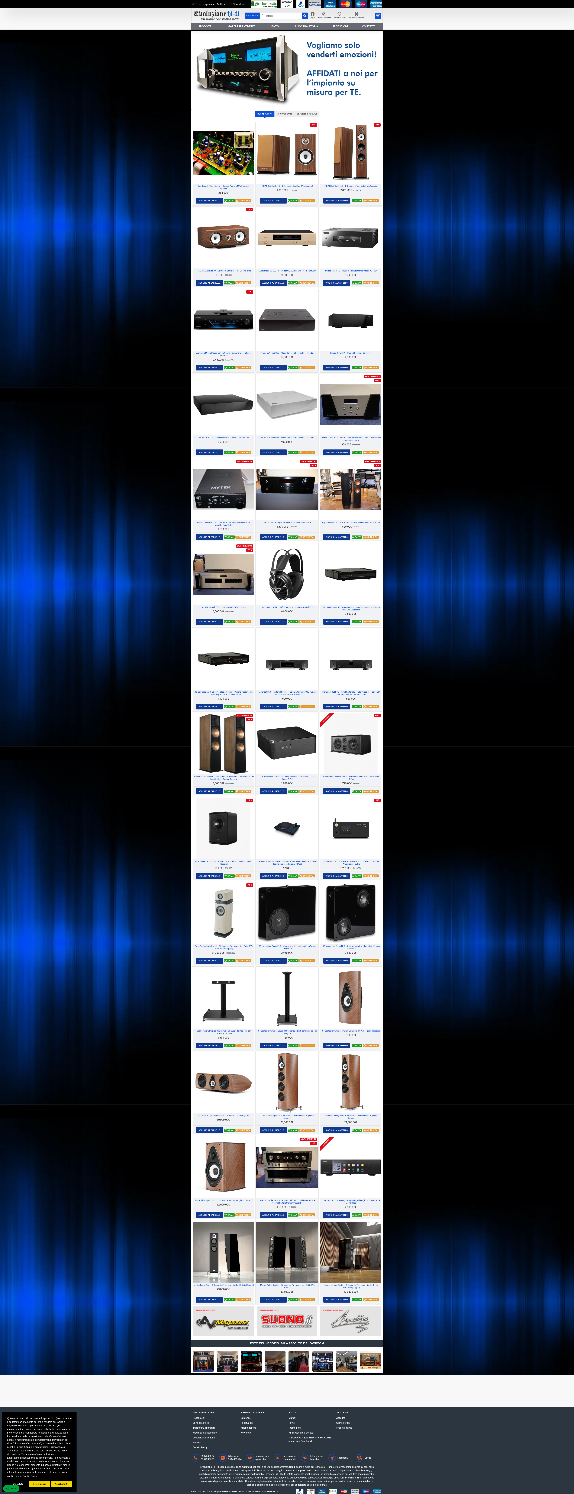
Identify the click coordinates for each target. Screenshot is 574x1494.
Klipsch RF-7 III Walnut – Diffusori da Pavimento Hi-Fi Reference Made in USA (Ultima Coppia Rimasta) (224, 778)
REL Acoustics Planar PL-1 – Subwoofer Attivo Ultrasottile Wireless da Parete (351, 947)
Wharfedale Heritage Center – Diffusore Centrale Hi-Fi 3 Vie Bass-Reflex (351, 778)
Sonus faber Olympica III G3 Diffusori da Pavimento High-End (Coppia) (351, 1116)
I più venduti (284, 114)
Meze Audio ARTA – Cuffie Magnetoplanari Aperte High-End (287, 607)
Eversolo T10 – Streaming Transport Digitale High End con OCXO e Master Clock (351, 1201)
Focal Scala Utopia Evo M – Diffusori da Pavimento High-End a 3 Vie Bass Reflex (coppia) (224, 947)
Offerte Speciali (306, 114)
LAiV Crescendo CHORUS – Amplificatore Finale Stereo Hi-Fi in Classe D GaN (288, 778)
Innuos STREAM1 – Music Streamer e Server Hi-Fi (351, 353)
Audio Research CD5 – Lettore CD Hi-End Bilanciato (224, 607)
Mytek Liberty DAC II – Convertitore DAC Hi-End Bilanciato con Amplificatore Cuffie (223, 523)
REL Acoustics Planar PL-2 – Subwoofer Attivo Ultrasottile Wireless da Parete (287, 947)
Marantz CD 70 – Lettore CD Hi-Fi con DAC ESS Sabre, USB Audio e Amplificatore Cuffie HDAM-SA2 (287, 693)
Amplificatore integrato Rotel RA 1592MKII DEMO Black (287, 522)
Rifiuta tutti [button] (17, 1484)
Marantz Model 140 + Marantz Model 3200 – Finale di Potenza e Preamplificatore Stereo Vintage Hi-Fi (287, 1201)
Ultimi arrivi (264, 114)
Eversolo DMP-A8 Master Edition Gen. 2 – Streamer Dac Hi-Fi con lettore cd (224, 354)
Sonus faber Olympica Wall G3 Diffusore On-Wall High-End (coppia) (351, 1031)
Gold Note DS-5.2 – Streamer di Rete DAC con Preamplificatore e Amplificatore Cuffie (351, 862)
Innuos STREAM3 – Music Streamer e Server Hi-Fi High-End (224, 438)
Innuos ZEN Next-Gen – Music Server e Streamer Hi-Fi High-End (288, 353)
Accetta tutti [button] (61, 1484)
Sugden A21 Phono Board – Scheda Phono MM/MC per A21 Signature (224, 187)
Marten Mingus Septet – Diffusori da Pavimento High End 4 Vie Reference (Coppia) (351, 1286)
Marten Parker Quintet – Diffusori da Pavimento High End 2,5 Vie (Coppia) (287, 1286)
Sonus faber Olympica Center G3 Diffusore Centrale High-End (224, 1115)
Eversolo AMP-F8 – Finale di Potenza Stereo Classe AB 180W (351, 271)
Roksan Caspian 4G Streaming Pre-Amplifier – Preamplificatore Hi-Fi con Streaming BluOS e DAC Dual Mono (224, 693)
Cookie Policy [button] (30, 1476)
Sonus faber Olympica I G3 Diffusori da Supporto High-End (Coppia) (223, 1200)
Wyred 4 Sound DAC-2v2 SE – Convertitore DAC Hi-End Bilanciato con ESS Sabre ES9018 (351, 439)
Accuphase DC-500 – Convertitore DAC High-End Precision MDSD (287, 271)
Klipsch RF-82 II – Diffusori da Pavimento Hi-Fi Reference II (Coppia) (351, 522)
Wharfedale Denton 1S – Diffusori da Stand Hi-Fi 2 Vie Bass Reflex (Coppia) (223, 862)
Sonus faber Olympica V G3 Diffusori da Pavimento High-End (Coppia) (287, 1116)
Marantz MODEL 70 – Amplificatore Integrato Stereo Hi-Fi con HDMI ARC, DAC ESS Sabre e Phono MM (351, 693)
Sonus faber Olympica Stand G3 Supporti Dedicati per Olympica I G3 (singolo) (287, 1032)
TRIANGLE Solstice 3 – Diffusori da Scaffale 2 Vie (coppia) (287, 186)
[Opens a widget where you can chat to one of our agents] (11, 1489)
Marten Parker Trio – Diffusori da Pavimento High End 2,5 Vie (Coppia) (224, 1285)
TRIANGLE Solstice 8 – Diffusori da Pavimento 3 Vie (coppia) (351, 186)
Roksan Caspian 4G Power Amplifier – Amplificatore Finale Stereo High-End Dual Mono (351, 608)
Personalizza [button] (39, 1484)
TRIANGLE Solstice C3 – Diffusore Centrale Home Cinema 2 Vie (224, 271)
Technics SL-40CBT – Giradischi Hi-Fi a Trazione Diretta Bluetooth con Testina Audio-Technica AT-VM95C (287, 862)
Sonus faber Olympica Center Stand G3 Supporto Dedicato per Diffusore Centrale (224, 1032)
